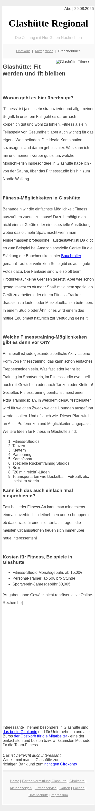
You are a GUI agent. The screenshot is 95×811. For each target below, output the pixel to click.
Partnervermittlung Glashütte (44, 781)
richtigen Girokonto (60, 764)
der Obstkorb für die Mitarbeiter (40, 736)
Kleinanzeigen (21, 788)
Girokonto (77, 781)
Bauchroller (71, 256)
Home (14, 781)
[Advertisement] (47, 669)
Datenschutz (38, 795)
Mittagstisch (44, 51)
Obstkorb (23, 51)
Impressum (59, 795)
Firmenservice (46, 788)
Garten (64, 788)
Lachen (79, 788)
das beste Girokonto (20, 732)
